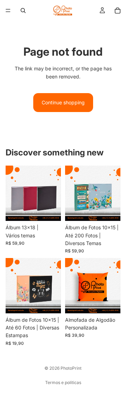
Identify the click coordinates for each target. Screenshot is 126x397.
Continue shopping (63, 102)
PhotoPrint (71, 368)
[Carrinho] (117, 10)
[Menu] (8, 10)
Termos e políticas (63, 382)
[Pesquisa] (23, 10)
